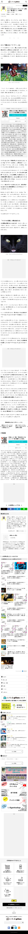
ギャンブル (4, 16)
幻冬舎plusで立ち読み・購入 (17, 115)
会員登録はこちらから (15, 904)
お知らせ (5, 692)
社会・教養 (5, 683)
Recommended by (19, 671)
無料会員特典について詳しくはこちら (14, 907)
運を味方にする (10, 7)
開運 (16, 14)
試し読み (3, 14)
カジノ (20, 14)
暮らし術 (5, 679)
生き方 (4, 676)
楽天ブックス (18, 121)
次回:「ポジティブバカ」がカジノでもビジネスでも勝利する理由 (20, 426)
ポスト (25, 5)
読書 (4, 686)
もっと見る (14, 751)
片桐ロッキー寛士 (13, 535)
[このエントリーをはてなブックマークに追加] (16, 928)
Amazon (18, 118)
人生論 (12, 14)
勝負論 (8, 14)
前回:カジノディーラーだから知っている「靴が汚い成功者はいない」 (7, 426)
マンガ (4, 689)
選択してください (20, 531)
